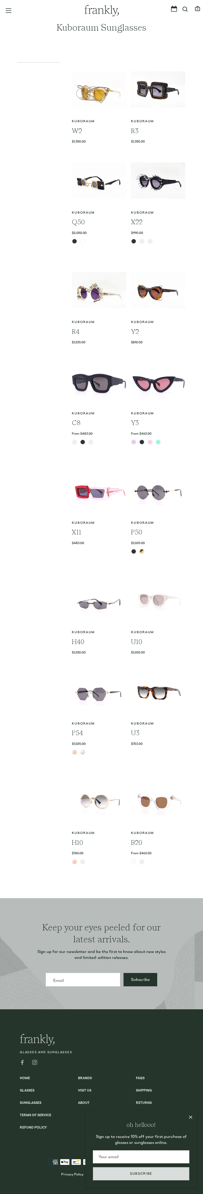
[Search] (185, 9)
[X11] (99, 491)
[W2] (99, 89)
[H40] (99, 600)
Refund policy (33, 1127)
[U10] (158, 600)
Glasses (27, 1090)
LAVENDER (133, 442)
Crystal (133, 861)
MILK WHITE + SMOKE (90, 442)
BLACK (74, 241)
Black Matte (133, 551)
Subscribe (141, 1173)
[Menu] (8, 10)
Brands (85, 1078)
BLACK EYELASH (150, 241)
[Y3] (158, 381)
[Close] (190, 1117)
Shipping (144, 1090)
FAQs (140, 1078)
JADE (158, 442)
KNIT (141, 861)
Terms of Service (35, 1115)
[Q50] (99, 181)
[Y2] (158, 290)
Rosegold (74, 861)
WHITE (82, 241)
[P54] (99, 692)
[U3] (158, 692)
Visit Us (84, 1090)
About (84, 1103)
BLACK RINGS (141, 241)
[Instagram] (34, 1062)
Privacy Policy (72, 1174)
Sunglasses (30, 1103)
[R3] (158, 89)
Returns (144, 1103)
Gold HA (141, 551)
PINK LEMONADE (150, 442)
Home (25, 1078)
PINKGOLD (74, 752)
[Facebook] (22, 1062)
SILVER (82, 752)
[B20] (158, 801)
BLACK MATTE (82, 442)
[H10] (99, 801)
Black (133, 241)
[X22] (158, 181)
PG (82, 861)
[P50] (158, 491)
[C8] (99, 381)
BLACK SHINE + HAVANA (74, 442)
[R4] (99, 290)
